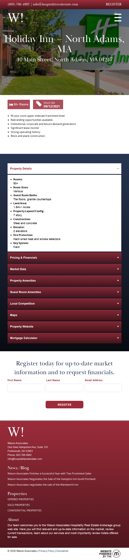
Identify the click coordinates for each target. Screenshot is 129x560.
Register (113, 4)
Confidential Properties (25, 510)
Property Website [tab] (21, 326)
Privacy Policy (47, 551)
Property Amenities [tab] (23, 280)
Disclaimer (62, 551)
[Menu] (117, 18)
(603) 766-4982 (18, 4)
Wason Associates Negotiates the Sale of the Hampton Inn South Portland (51, 479)
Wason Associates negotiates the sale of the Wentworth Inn (43, 484)
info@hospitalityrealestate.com (55, 4)
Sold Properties (19, 505)
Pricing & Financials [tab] (23, 257)
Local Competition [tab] (22, 303)
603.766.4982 (24, 455)
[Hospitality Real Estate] (15, 17)
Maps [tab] (13, 315)
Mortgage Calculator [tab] (23, 338)
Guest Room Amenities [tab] (25, 292)
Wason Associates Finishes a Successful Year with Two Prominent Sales (49, 473)
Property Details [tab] (21, 168)
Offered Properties (21, 499)
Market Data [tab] (18, 269)
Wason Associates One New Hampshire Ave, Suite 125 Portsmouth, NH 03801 (28, 447)
